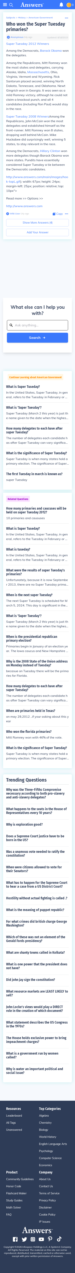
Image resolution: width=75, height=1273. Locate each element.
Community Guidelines (20, 1179)
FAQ (9, 1214)
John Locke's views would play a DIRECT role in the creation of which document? (34, 1009)
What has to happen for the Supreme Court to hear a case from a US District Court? (36, 885)
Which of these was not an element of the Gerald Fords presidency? (35, 939)
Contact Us (46, 1186)
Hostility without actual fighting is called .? (36, 898)
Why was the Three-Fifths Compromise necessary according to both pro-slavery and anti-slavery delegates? (35, 793)
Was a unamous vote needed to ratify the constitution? (35, 854)
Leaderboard (14, 1115)
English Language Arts (53, 1144)
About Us (45, 1179)
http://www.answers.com (24, 206)
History (22, 17)
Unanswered (14, 1130)
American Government (40, 17)
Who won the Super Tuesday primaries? (35, 26)
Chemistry (45, 1122)
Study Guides (14, 1200)
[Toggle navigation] (5, 4)
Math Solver (13, 1207)
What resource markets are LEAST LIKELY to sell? (37, 993)
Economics (45, 1165)
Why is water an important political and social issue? (34, 1071)
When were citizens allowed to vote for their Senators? (34, 869)
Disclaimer (45, 1207)
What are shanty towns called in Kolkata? (35, 952)
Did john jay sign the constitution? (30, 980)
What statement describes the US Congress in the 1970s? (37, 1024)
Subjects (10, 17)
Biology (43, 1130)
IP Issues (44, 1221)
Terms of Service (49, 1193)
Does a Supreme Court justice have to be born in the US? (35, 838)
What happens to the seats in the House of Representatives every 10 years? (36, 811)
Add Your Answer (37, 232)
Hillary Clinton (50, 151)
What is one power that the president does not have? (36, 966)
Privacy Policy (47, 1200)
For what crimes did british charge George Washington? (36, 923)
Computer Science (50, 1158)
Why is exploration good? (24, 824)
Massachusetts (38, 72)
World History (47, 1137)
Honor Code (13, 1186)
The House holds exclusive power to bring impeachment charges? (36, 1040)
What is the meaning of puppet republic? (35, 910)
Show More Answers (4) (37, 222)
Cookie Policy (47, 1214)
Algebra (44, 1115)
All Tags (11, 1122)
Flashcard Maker (16, 1193)
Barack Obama (51, 50)
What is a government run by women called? (32, 1055)
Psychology (46, 1151)
